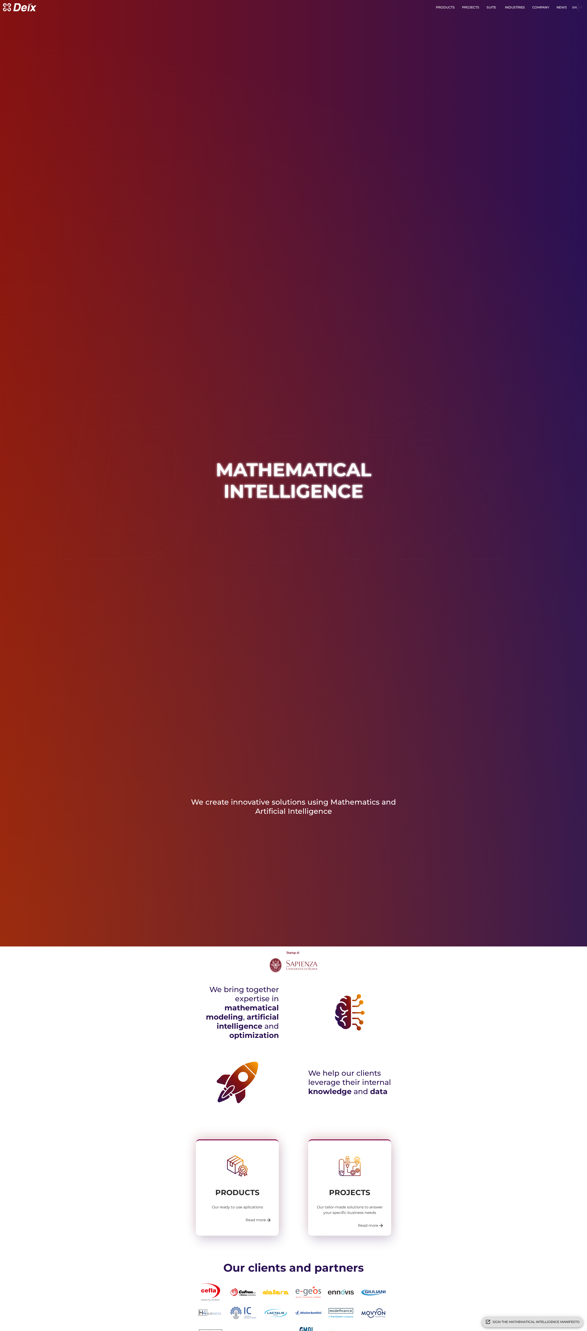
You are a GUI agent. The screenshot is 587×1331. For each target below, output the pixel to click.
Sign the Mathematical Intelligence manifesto (536, 1322)
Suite (491, 7)
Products (445, 7)
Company (540, 7)
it (580, 7)
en (574, 7)
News (562, 7)
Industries (515, 7)
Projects (470, 7)
